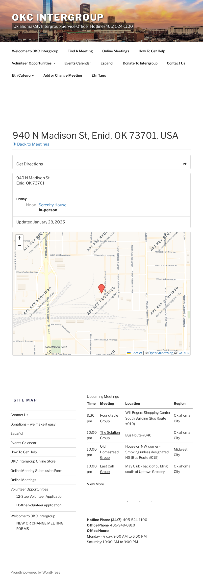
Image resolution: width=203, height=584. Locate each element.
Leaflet (136, 353)
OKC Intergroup (58, 17)
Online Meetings (115, 51)
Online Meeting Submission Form (36, 470)
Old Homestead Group (109, 452)
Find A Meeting (80, 51)
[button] (99, 285)
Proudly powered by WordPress (35, 572)
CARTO (183, 353)
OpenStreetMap (160, 353)
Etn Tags (99, 75)
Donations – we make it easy (32, 424)
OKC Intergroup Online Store (32, 461)
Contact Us (176, 63)
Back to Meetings (32, 144)
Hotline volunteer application (38, 505)
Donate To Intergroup (140, 63)
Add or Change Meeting (62, 75)
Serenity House (52, 205)
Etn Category (23, 75)
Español (107, 63)
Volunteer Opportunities (31, 63)
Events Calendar (77, 63)
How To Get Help (152, 51)
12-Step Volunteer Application (39, 496)
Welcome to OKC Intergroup (35, 51)
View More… (96, 484)
